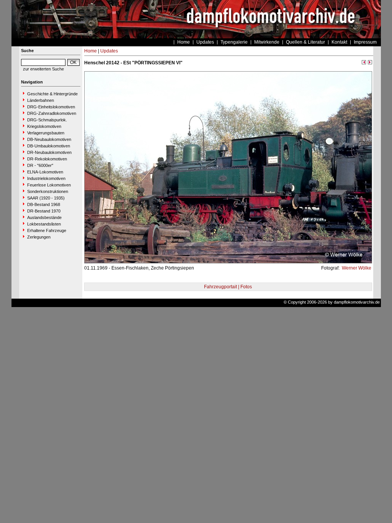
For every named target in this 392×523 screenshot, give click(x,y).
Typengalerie (234, 42)
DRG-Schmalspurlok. (47, 120)
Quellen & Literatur (305, 42)
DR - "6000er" (40, 165)
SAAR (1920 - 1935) (46, 198)
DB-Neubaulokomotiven (49, 139)
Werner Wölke (356, 268)
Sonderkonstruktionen (47, 191)
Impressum (365, 42)
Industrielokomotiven (46, 178)
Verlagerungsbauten (45, 133)
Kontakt (339, 42)
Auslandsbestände (44, 217)
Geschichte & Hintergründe (52, 94)
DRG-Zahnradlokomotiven (51, 113)
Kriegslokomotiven (44, 126)
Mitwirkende (266, 42)
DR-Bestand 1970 (43, 211)
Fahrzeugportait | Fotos (228, 286)
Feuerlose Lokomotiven (49, 185)
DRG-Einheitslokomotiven (51, 107)
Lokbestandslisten (44, 224)
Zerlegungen (39, 237)
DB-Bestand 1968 (43, 204)
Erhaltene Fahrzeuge (46, 230)
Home (183, 42)
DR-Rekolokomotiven (47, 159)
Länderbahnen (40, 100)
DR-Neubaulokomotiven (49, 152)
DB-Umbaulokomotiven (48, 146)
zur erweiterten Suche (43, 69)
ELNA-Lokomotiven (45, 172)
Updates (205, 42)
